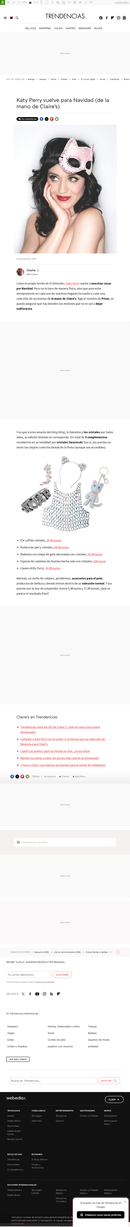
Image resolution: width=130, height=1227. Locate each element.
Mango (31, 79)
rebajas (42, 79)
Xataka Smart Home (14, 1132)
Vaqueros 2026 (41, 952)
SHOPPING (45, 28)
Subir (112, 1099)
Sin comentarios (28, 119)
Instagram (118, 18)
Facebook (107, 18)
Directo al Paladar (89, 1115)
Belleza (92, 1033)
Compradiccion (15, 1169)
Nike (74, 79)
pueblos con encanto (60, 1046)
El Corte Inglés (88, 79)
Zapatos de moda (98, 1039)
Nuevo (11, 18)
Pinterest (101, 18)
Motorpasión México (110, 1191)
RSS (51, 993)
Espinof (60, 1120)
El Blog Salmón (39, 1159)
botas (10, 1039)
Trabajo (92, 1026)
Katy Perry (72, 283)
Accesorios (50, 776)
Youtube (37, 993)
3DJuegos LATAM (37, 1191)
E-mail (57, 119)
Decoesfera (13, 1164)
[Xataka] (2, 2)
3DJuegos (37, 1115)
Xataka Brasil (13, 1195)
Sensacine (61, 1115)
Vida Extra (37, 1120)
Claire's (65, 776)
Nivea (102, 79)
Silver (51, 1033)
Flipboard (112, 18)
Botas (126, 79)
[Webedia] (16, 1098)
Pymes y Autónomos (38, 1166)
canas (53, 79)
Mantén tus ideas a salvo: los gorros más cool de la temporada (59, 758)
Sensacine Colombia (61, 1200)
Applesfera (13, 1125)
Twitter (47, 119)
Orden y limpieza (17, 1046)
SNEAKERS (85, 28)
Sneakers (12, 1026)
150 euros (99, 561)
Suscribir (62, 974)
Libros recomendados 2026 (67, 952)
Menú (5, 18)
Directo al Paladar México (89, 1191)
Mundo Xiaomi (14, 1139)
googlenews (124, 18)
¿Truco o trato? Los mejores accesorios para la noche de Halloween (62, 765)
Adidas (64, 79)
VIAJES (58, 28)
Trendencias (13, 1159)
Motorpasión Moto (110, 1122)
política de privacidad (44, 982)
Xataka (10, 1115)
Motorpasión (110, 1115)
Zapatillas (114, 79)
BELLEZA (30, 28)
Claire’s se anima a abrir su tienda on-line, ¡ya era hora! (55, 751)
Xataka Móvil (14, 1120)
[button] (33, 270)
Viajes (10, 1033)
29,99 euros (53, 540)
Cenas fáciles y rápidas (97, 952)
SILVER (98, 28)
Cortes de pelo (57, 1039)
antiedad (93, 1046)
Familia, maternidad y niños (64, 1026)
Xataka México (14, 1190)
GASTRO (70, 28)
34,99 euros (61, 547)
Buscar (17, 18)
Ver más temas (18, 1059)
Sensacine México (61, 1191)
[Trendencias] (65, 16)
